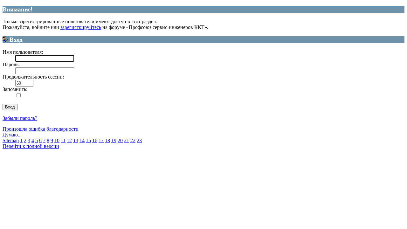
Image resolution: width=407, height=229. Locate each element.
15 (88, 140)
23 (139, 140)
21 (126, 140)
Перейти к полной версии (31, 146)
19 (113, 140)
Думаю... (12, 134)
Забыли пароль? (20, 118)
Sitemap (11, 140)
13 (75, 140)
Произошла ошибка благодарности (41, 129)
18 (107, 140)
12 (69, 140)
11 (63, 140)
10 (56, 140)
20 (120, 140)
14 (82, 140)
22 (132, 140)
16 (94, 140)
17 (101, 140)
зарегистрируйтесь (80, 27)
